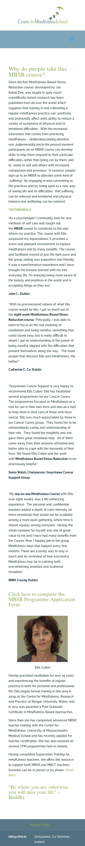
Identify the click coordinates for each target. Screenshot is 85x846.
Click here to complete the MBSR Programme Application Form (41, 599)
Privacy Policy (40, 825)
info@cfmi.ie (17, 836)
